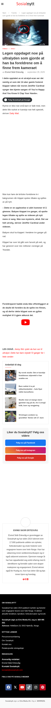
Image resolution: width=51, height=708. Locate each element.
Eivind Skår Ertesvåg (14, 72)
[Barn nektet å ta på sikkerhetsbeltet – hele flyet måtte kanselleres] (10, 389)
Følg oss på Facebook (25, 443)
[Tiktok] (29, 687)
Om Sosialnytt (9, 603)
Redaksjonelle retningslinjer (13, 648)
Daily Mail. (14, 113)
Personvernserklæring (11, 637)
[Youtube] (22, 687)
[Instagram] (36, 687)
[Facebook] (8, 687)
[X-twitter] (15, 687)
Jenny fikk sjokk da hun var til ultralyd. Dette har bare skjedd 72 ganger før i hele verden (23, 353)
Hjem (4, 13)
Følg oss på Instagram (25, 450)
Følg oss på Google (25, 458)
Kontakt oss (7, 644)
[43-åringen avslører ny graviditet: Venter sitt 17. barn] (10, 416)
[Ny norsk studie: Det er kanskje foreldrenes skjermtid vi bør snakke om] (10, 375)
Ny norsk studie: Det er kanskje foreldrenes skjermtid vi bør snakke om (32, 375)
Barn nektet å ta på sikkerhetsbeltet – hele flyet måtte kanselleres (30, 389)
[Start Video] (25, 332)
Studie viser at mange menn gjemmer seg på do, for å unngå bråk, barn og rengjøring (32, 402)
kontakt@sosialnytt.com (12, 670)
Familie (14, 13)
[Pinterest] (42, 687)
